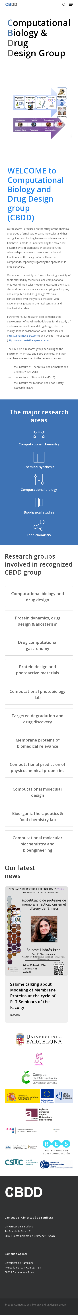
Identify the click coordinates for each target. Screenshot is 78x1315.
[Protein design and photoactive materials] (39, 669)
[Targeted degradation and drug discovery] (39, 718)
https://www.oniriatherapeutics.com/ (29, 340)
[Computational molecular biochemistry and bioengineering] (39, 844)
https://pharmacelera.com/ (23, 335)
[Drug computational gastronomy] (39, 645)
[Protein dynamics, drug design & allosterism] (39, 621)
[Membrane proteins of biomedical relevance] (39, 743)
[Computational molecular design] (39, 792)
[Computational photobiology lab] (39, 694)
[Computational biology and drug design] (39, 596)
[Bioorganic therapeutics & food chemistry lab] (39, 816)
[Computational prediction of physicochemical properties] (39, 767)
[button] (71, 4)
